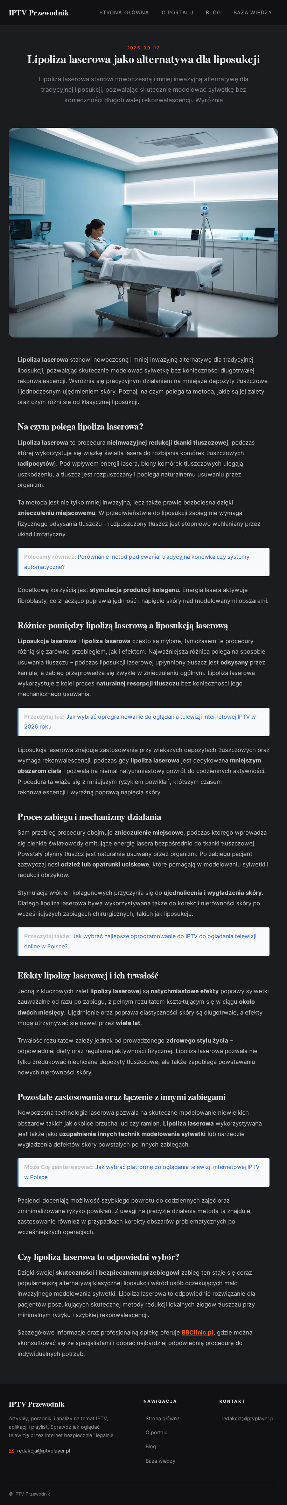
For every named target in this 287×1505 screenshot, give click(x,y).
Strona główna (124, 12)
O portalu (178, 12)
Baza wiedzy (252, 12)
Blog (213, 12)
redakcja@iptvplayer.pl (43, 1451)
